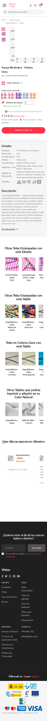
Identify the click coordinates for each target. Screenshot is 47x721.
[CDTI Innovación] (23, 687)
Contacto (6, 587)
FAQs (4, 592)
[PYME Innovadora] (15, 695)
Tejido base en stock (10, 106)
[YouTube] (18, 576)
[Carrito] (40, 5)
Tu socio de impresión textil (9, 638)
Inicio (4, 20)
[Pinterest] (14, 576)
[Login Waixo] (30, 5)
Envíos (5, 602)
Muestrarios (27, 620)
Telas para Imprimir (26, 614)
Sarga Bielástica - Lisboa (23, 456)
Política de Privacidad (7, 655)
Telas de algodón (25, 597)
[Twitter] (6, 576)
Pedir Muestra (13, 83)
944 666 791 (27, 632)
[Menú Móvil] (4, 5)
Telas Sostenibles (27, 589)
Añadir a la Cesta (22, 130)
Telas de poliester (25, 605)
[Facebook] (2, 576)
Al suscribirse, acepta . (23, 555)
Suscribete (36, 548)
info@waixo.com (29, 636)
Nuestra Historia (10, 632)
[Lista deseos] (35, 5)
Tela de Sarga (15, 20)
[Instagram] (10, 576)
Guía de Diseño (9, 597)
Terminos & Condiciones (8, 646)
